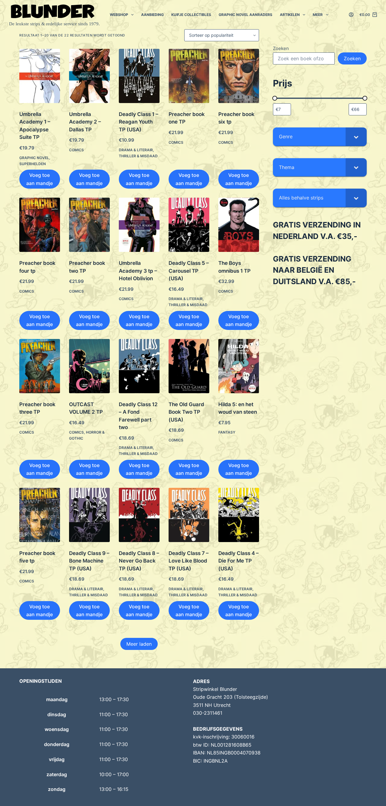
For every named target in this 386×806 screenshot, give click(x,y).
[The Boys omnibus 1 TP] (238, 225)
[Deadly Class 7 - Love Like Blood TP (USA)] (189, 515)
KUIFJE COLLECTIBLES (191, 14)
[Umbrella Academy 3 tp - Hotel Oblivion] (139, 225)
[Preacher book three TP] (39, 366)
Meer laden (139, 644)
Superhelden (32, 164)
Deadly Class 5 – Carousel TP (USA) (189, 270)
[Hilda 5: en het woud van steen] (238, 366)
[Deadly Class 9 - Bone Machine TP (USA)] (89, 515)
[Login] (351, 14)
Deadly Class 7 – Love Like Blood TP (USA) (189, 561)
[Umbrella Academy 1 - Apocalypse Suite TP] (39, 76)
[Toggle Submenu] (356, 136)
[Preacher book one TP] (189, 76)
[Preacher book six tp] (238, 76)
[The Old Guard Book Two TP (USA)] (189, 366)
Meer (318, 14)
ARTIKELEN (290, 14)
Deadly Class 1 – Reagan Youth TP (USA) (138, 122)
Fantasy (226, 432)
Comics (76, 150)
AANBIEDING (152, 14)
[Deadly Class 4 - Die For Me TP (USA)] (238, 515)
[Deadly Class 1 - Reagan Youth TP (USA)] (139, 76)
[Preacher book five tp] (39, 515)
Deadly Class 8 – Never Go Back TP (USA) (139, 561)
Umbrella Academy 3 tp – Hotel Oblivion (138, 270)
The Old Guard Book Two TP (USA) (186, 412)
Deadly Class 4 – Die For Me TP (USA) (238, 561)
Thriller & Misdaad (138, 156)
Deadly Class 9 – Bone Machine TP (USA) (89, 561)
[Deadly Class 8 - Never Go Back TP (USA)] (139, 515)
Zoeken (281, 48)
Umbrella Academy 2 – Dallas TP (85, 122)
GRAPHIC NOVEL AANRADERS (245, 14)
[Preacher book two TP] (89, 225)
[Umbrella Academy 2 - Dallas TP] (89, 76)
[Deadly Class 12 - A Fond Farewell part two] (139, 366)
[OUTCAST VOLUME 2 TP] (89, 366)
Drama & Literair (136, 150)
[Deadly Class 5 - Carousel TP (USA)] (189, 225)
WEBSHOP (119, 14)
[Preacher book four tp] (39, 225)
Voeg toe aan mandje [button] (39, 179)
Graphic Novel (34, 157)
